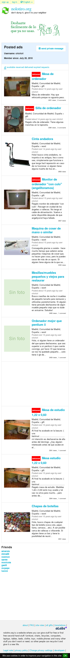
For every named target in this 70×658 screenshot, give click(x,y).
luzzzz (4, 570)
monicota (6, 562)
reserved (20, 67)
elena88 (5, 553)
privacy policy (21, 650)
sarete (4, 559)
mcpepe (5, 568)
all (5, 67)
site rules (40, 625)
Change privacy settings (41, 650)
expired (37, 67)
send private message (52, 48)
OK (65, 655)
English (27, 1)
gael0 (4, 565)
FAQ (32, 625)
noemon (5, 556)
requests (45, 67)
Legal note (8, 650)
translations (60, 625)
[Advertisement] (35, 383)
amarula (5, 551)
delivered (29, 67)
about (25, 625)
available (11, 67)
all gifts (49, 625)
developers (59, 650)
